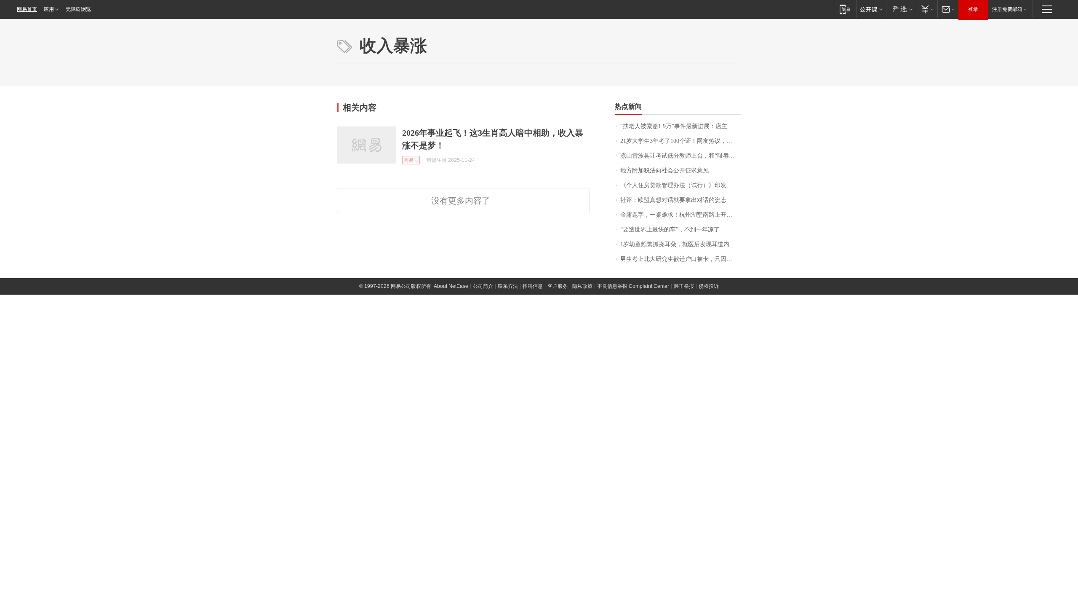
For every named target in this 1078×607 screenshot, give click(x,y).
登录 (973, 9)
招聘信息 (533, 286)
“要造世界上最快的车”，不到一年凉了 (670, 229)
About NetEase (451, 286)
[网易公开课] (871, 9)
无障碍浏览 (78, 9)
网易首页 (27, 9)
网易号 (411, 160)
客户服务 (557, 286)
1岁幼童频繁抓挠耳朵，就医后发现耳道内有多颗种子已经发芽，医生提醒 (680, 244)
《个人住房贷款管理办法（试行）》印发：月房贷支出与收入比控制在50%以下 (680, 185)
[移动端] (845, 9)
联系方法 (508, 286)
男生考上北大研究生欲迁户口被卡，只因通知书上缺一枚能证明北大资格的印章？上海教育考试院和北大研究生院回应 (680, 259)
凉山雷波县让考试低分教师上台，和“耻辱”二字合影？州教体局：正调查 (680, 156)
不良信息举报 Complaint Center (633, 286)
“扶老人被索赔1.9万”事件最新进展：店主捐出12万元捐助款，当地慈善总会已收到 (680, 126)
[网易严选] (901, 9)
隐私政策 (582, 286)
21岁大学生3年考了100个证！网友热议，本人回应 (680, 141)
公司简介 (483, 286)
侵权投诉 (709, 286)
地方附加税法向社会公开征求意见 (664, 170)
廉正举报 (684, 286)
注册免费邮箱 (1007, 9)
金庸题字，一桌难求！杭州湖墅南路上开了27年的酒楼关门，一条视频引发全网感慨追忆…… (680, 215)
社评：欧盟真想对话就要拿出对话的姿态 (673, 200)
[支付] (926, 9)
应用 (49, 9)
